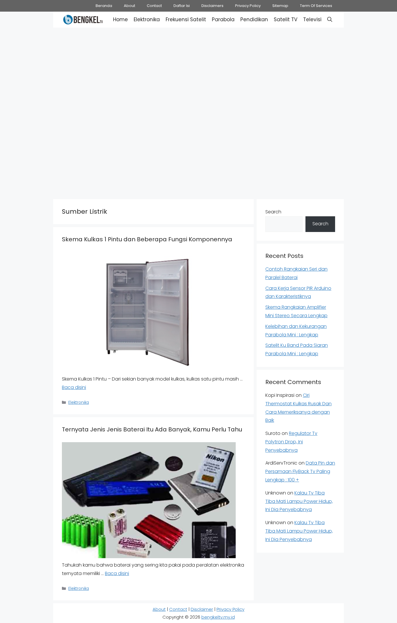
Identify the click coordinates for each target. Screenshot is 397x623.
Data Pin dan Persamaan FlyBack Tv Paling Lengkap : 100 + (300, 471)
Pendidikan (254, 19)
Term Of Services (316, 5)
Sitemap (280, 5)
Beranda (104, 5)
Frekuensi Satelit (186, 19)
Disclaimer (202, 609)
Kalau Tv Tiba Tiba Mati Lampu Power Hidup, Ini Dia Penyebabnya (299, 501)
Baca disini (74, 387)
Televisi (312, 19)
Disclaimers (212, 5)
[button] (329, 20)
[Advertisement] (198, 69)
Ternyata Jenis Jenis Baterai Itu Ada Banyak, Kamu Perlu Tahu (152, 429)
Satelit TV (285, 19)
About (129, 5)
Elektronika (147, 19)
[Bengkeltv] (83, 20)
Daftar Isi (182, 5)
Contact (154, 5)
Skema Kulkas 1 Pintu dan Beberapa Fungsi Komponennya (147, 239)
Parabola (223, 19)
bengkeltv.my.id (218, 617)
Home (120, 19)
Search (273, 211)
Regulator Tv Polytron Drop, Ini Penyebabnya (291, 442)
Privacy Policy (248, 5)
